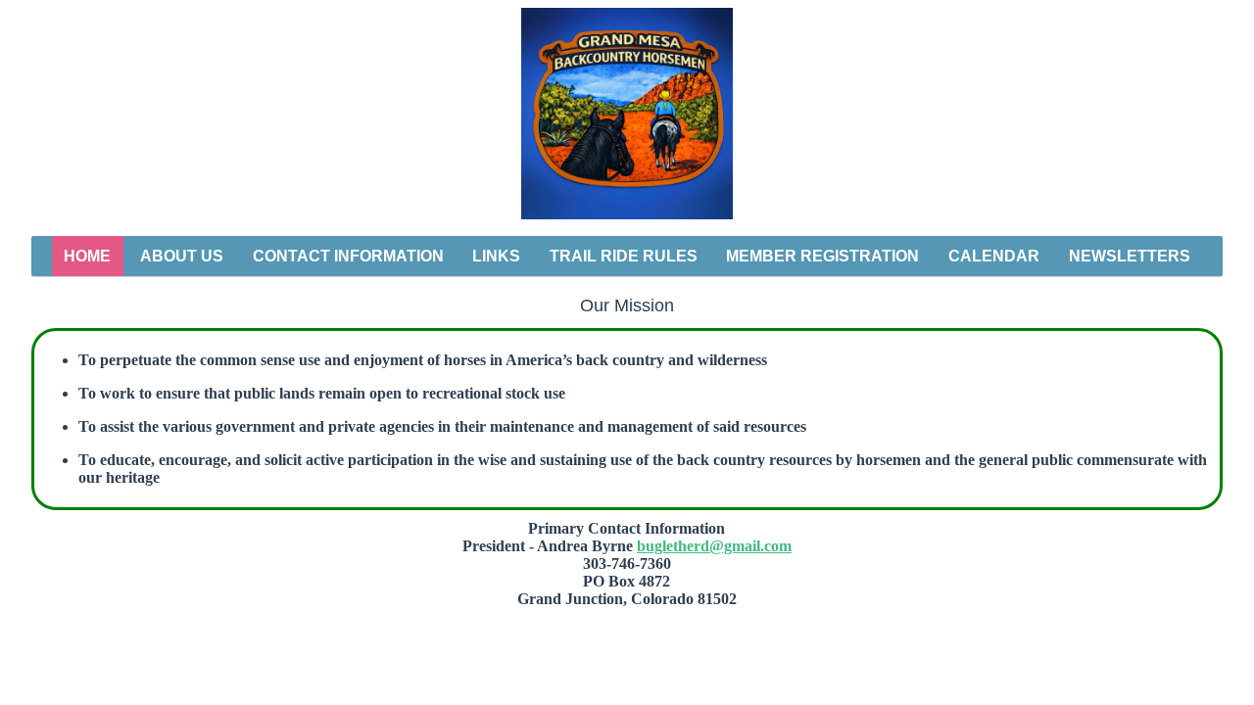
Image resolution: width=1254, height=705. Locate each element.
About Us (181, 256)
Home (87, 256)
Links (496, 256)
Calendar (993, 256)
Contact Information (348, 256)
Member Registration (822, 256)
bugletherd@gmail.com (714, 546)
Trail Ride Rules (624, 256)
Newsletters (1129, 256)
